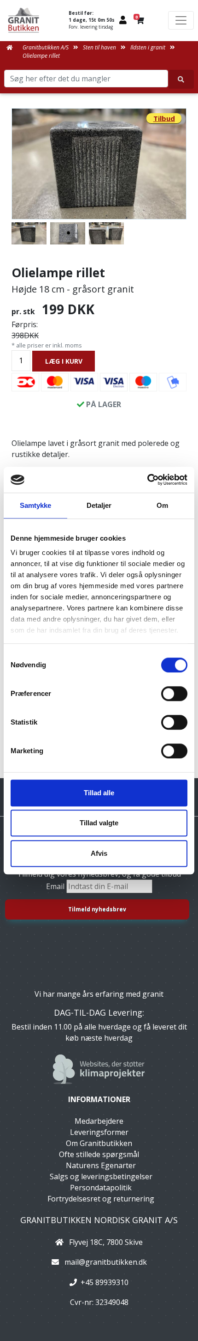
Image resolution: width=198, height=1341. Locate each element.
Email (56, 886)
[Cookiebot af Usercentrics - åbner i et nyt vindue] (147, 480)
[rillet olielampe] (67, 233)
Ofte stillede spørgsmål (99, 1154)
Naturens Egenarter (101, 1165)
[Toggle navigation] (181, 20)
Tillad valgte (99, 823)
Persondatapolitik (101, 1188)
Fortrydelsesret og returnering (100, 1199)
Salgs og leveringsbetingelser (101, 1176)
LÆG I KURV (63, 361)
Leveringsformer (99, 1132)
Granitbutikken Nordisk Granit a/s (99, 1219)
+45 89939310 (104, 1282)
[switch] (174, 693)
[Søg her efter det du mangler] (181, 79)
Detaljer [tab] (99, 505)
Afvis (99, 853)
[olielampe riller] (106, 233)
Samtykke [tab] (36, 505)
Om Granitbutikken (99, 1143)
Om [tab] (162, 505)
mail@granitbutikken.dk (105, 1262)
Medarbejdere (99, 1121)
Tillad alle (99, 793)
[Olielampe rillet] (99, 164)
